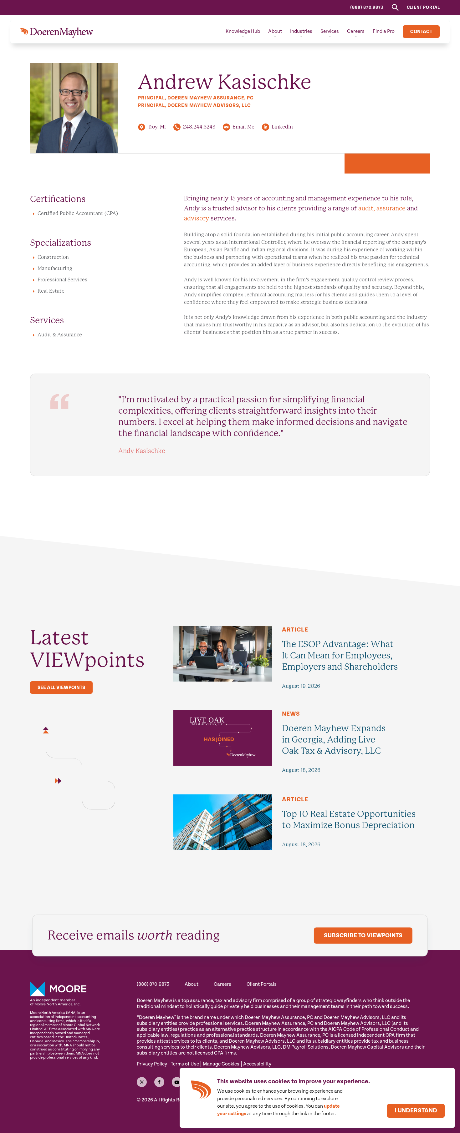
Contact (421, 32)
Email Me (243, 127)
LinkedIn (282, 127)
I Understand (416, 1110)
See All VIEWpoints (61, 688)
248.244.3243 (199, 127)
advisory (196, 218)
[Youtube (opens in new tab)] (177, 1082)
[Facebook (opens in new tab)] (159, 1082)
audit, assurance (382, 208)
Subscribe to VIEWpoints (363, 935)
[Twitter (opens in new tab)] (142, 1082)
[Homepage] (56, 31)
